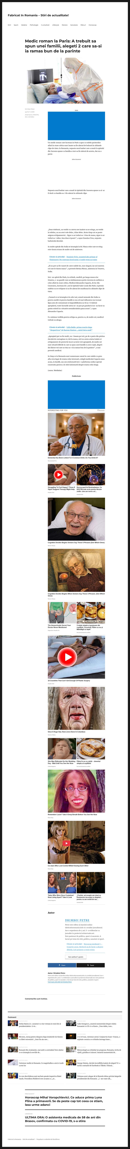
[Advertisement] (76, 126)
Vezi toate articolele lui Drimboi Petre (60, 982)
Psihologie (34, 25)
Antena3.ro (28, 115)
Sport (16, 25)
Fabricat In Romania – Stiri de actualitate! (38, 15)
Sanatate (74, 25)
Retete (65, 25)
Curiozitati (45, 25)
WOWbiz (31, 117)
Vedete (24, 25)
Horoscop (92, 25)
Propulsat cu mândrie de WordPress (48, 1139)
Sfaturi (83, 25)
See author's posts (75, 957)
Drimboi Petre (77, 920)
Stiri (9, 25)
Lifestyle (55, 25)
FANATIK (36, 115)
